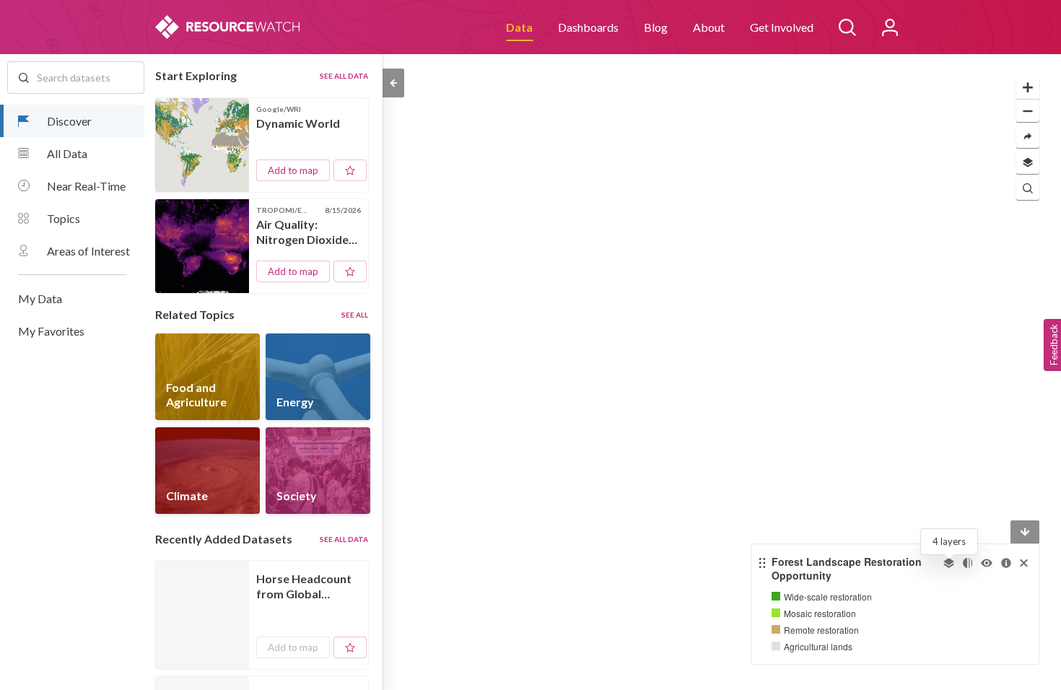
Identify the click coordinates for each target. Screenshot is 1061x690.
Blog (656, 27)
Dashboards (588, 27)
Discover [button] (69, 121)
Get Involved (781, 27)
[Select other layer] (948, 563)
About (709, 27)
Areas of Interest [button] (88, 251)
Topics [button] (63, 218)
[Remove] (1024, 563)
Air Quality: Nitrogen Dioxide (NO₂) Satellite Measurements (302, 232)
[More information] (1006, 563)
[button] (72, 298)
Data (519, 27)
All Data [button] (67, 153)
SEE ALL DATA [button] (344, 75)
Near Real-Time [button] (86, 186)
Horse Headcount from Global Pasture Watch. (304, 587)
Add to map (293, 170)
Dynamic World (298, 123)
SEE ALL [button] (354, 314)
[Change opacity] (967, 563)
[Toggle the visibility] (986, 563)
